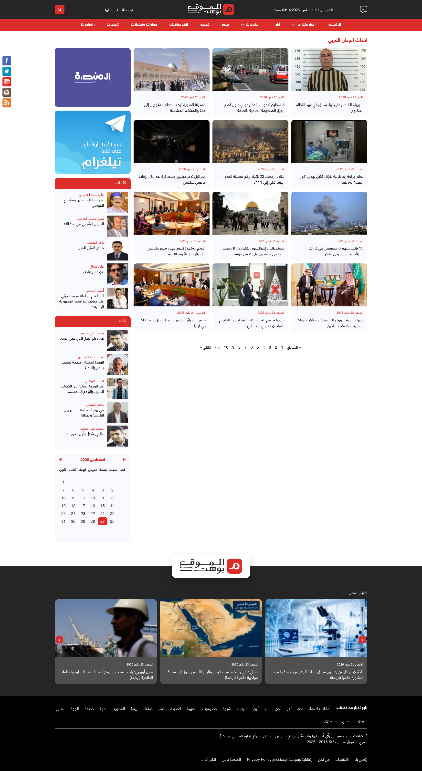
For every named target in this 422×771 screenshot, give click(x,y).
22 (93, 513)
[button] (362, 640)
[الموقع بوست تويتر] (6, 71)
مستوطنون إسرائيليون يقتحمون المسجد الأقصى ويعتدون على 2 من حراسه (254, 251)
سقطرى (330, 720)
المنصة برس (231, 758)
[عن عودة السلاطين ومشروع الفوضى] (117, 202)
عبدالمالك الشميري (91, 356)
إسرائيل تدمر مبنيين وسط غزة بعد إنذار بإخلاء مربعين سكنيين (172, 179)
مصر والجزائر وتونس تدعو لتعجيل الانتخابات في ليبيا (173, 322)
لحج (278, 708)
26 (112, 520)
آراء (277, 24)
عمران (362, 720)
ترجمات (113, 24)
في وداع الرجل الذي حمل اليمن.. (81, 338)
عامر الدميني (95, 242)
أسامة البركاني (94, 380)
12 (73, 497)
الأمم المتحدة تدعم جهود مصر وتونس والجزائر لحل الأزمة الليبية (177, 251)
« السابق (294, 347)
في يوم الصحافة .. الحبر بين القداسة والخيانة (84, 412)
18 (73, 505)
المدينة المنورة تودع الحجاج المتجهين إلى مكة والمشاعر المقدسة (175, 107)
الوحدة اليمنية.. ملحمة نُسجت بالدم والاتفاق (83, 364)
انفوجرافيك (178, 24)
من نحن (324, 758)
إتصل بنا (361, 758)
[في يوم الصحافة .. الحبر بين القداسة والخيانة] (117, 412)
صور (225, 24)
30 (73, 520)
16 (93, 505)
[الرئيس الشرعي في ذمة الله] (117, 226)
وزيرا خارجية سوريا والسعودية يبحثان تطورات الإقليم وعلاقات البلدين (330, 322)
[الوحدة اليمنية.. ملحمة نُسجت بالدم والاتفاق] (117, 364)
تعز (289, 708)
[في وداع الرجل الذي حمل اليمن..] (117, 340)
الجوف (74, 708)
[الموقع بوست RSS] (6, 102)
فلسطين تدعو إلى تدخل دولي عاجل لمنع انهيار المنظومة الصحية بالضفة (254, 107)
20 (112, 513)
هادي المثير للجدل (91, 247)
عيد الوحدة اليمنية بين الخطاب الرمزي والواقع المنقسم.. (82, 388)
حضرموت (209, 708)
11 (83, 497)
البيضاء (242, 708)
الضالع (347, 720)
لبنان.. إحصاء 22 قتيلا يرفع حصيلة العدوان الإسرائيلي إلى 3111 (253, 179)
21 (102, 513)
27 (102, 520)
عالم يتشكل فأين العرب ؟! (85, 433)
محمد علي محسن (92, 332)
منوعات (252, 24)
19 (63, 505)
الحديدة (175, 708)
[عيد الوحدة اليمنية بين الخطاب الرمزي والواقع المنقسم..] (117, 388)
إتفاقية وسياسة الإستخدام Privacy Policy (279, 758)
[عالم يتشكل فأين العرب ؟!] (117, 436)
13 (63, 497)
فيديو (205, 24)
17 (83, 505)
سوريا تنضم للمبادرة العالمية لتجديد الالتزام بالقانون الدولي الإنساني (252, 322)
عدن (300, 708)
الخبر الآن (209, 758)
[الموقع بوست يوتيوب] (6, 81)
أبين (256, 708)
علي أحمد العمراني (91, 194)
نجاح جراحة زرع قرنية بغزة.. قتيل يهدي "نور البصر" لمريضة (331, 179)
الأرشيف (342, 758)
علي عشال (97, 266)
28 (93, 520)
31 (63, 520)
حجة (103, 708)
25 (63, 513)
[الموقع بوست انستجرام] (6, 92)
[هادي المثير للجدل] (117, 250)
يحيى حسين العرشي (90, 218)
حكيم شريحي (95, 404)
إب (267, 708)
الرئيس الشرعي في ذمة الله (84, 223)
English (88, 24)
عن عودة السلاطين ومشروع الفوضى (84, 202)
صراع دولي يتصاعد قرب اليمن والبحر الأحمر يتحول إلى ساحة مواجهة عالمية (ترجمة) (213, 674)
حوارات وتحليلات (144, 24)
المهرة (192, 708)
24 (73, 513)
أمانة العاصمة (319, 708)
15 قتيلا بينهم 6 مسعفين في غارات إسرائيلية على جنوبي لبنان (336, 251)
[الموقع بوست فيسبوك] (6, 60)
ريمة (134, 708)
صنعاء (148, 708)
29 (83, 520)
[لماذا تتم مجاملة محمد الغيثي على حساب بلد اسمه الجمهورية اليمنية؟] (117, 298)
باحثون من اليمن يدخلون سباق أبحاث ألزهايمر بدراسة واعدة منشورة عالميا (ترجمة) (318, 674)
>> (217, 347)
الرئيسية (334, 24)
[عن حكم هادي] (117, 273)
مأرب (59, 708)
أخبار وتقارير (306, 24)
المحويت (118, 708)
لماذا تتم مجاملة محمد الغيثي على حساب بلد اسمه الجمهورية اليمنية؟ (81, 301)
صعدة (89, 708)
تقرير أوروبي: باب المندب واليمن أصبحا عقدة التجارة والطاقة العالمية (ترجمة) (107, 674)
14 (112, 505)
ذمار (161, 708)
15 (102, 505)
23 (83, 513)
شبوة (227, 708)
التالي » (205, 347)
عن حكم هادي (94, 271)
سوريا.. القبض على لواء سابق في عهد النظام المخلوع (329, 107)
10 (226, 347)
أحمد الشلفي (95, 290)
